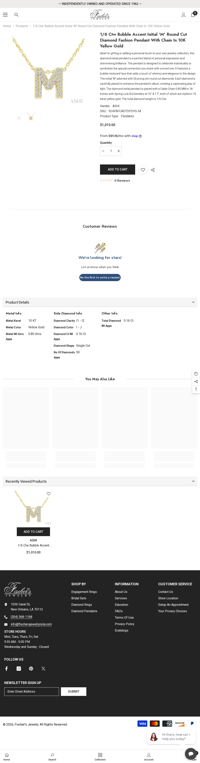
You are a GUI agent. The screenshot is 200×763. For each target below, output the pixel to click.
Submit (73, 691)
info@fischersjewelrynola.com (31, 624)
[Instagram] (18, 668)
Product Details (17, 302)
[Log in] (183, 14)
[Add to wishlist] (143, 170)
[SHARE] (151, 170)
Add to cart (118, 169)
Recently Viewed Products (26, 481)
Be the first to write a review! (100, 277)
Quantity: (106, 143)
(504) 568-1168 (21, 617)
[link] (26, 458)
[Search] (16, 14)
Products (22, 26)
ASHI (116, 106)
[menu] (5, 14)
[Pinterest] (31, 668)
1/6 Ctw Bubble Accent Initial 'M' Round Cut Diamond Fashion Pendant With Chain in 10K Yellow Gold (33, 546)
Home (7, 26)
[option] (48, 69)
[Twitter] (43, 668)
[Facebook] (6, 668)
